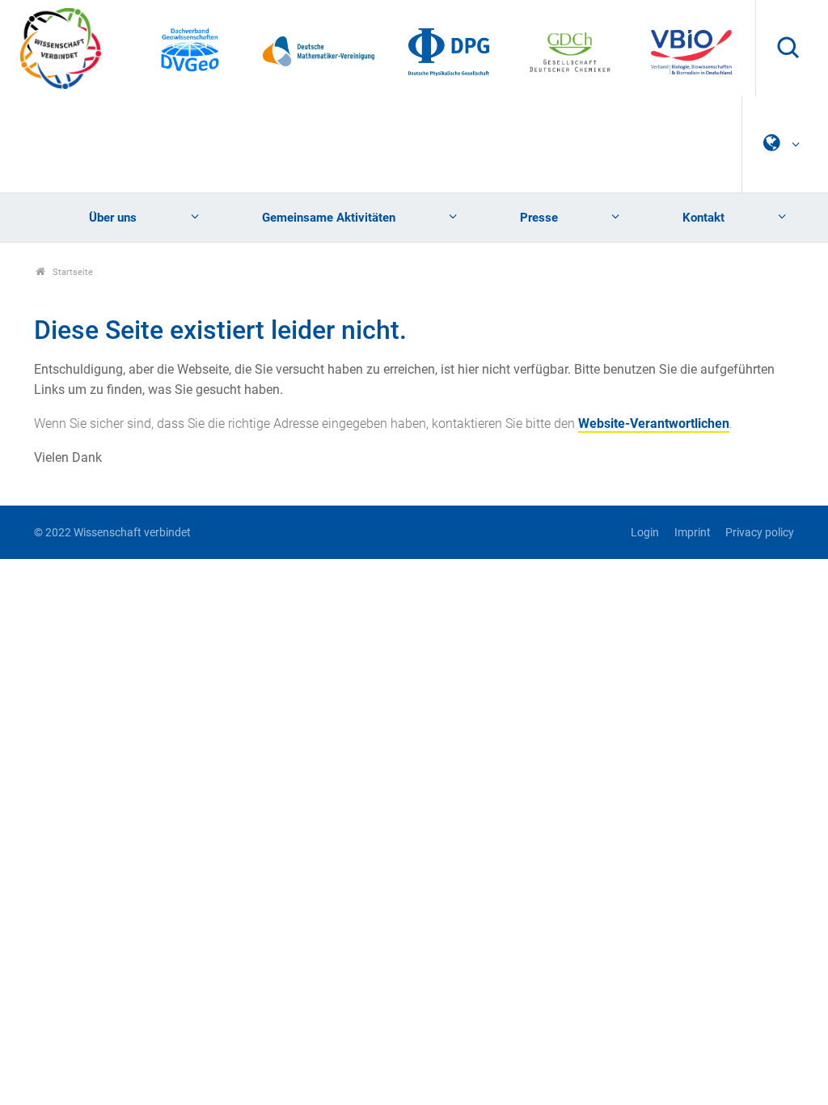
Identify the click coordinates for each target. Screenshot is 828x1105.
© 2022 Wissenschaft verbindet (112, 533)
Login (645, 533)
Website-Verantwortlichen (653, 423)
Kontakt (703, 217)
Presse (539, 217)
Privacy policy (759, 533)
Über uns (113, 217)
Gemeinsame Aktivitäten (328, 217)
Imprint (692, 533)
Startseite (71, 272)
